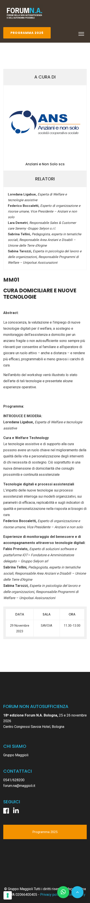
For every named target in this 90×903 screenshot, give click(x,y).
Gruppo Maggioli (15, 755)
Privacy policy (51, 895)
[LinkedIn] (16, 811)
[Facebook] (6, 811)
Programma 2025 (45, 832)
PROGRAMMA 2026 (26, 33)
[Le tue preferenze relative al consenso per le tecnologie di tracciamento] (7, 895)
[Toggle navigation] (81, 34)
